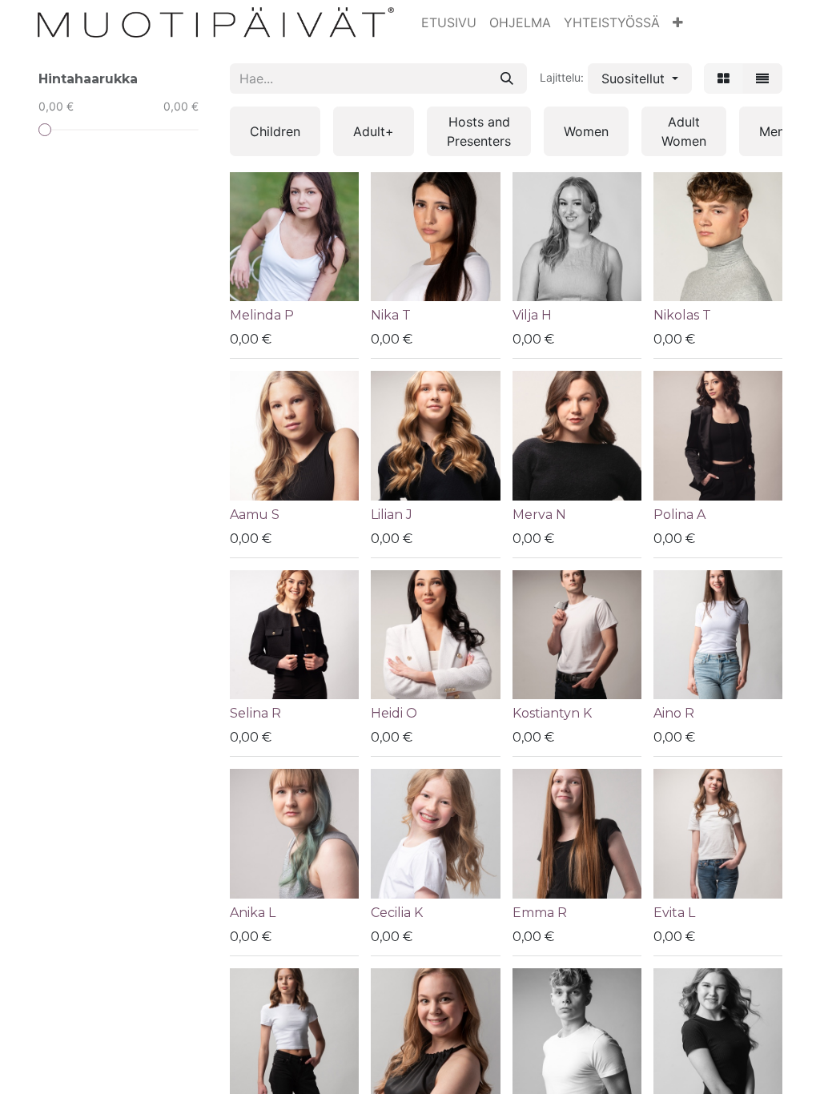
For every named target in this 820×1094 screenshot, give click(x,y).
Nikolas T (682, 315)
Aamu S (254, 514)
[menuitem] (449, 22)
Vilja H (532, 315)
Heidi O (394, 713)
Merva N (539, 514)
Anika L (252, 912)
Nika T (391, 315)
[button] (677, 22)
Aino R (673, 713)
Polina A (679, 514)
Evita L (674, 912)
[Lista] (762, 78)
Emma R (539, 912)
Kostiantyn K (552, 713)
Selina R (255, 713)
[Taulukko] (723, 78)
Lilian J (391, 514)
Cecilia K (397, 912)
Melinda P (262, 315)
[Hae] (507, 78)
